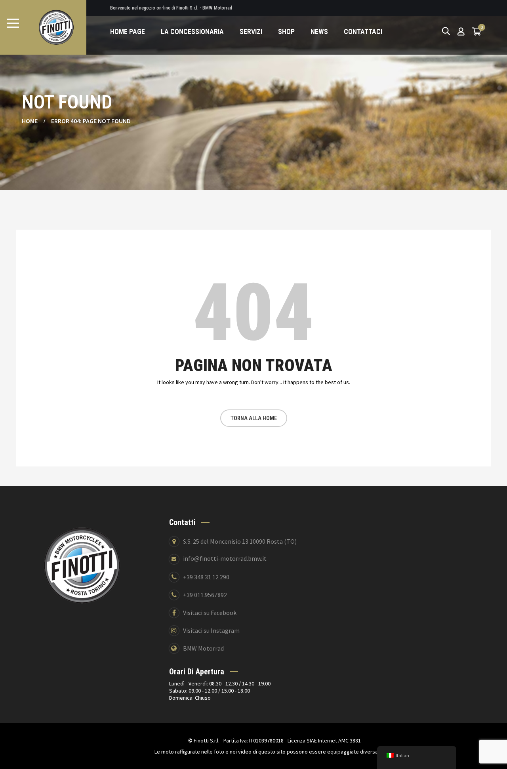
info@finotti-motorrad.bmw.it (225, 558)
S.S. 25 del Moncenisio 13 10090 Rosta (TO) (240, 541)
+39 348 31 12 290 (206, 577)
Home (30, 121)
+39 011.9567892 (205, 595)
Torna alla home (254, 418)
